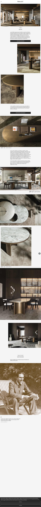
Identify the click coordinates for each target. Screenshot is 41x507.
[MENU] (1, 1)
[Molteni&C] (20, 1)
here (4, 499)
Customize (20, 505)
